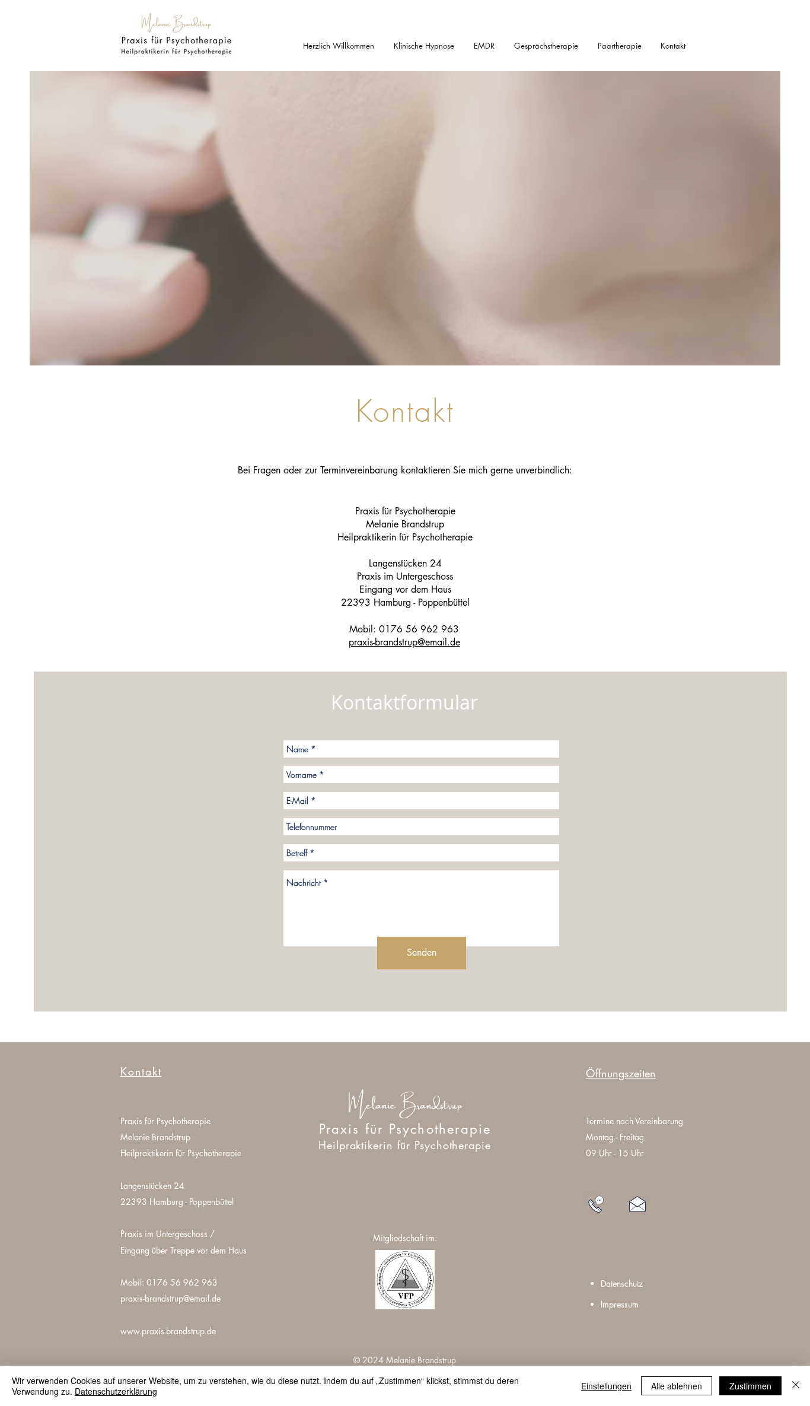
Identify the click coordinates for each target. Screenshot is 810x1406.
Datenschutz (622, 1283)
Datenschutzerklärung (116, 1391)
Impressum (620, 1304)
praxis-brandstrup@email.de (170, 1298)
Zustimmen (750, 1386)
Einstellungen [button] (606, 1386)
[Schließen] (796, 1386)
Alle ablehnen (676, 1386)
